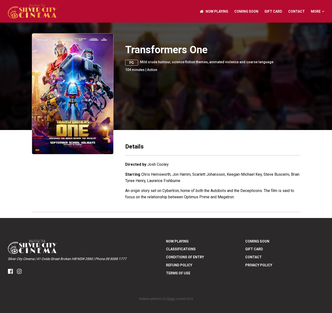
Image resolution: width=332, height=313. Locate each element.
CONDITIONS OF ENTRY (185, 257)
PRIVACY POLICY (258, 265)
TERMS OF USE (178, 273)
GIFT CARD (273, 11)
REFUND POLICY (179, 265)
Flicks (171, 299)
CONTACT (296, 11)
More (316, 11)
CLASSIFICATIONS (181, 249)
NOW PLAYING (217, 11)
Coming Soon (246, 11)
